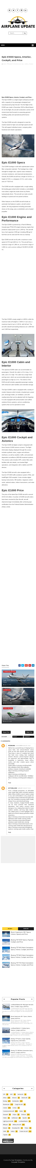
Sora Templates (16, 1160)
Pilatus (26, 1128)
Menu (3, 45)
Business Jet (17, 64)
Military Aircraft (17, 1124)
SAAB (4, 1131)
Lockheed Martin (23, 1121)
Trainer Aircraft (23, 1131)
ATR (4, 1094)
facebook (27, 736)
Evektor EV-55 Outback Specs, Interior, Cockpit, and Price (16, 718)
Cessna (5, 1108)
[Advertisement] (18, 51)
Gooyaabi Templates (18, 1162)
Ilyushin (25, 1118)
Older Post (29, 732)
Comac (15, 1108)
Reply (9, 782)
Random (26, 928)
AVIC (11, 1094)
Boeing (5, 1101)
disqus (15, 736)
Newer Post (6, 732)
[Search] (25, 33)
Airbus (5, 1097)
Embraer (23, 1114)
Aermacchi (20, 1094)
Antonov (14, 1097)
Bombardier (15, 1101)
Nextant (5, 1128)
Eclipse (14, 1114)
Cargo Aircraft (19, 1104)
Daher (21, 1111)
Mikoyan (5, 1124)
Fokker (5, 1118)
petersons (11, 745)
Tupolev (5, 1134)
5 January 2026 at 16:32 (24, 788)
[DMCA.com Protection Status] (8, 1140)
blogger (4, 736)
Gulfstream (15, 1118)
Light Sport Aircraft (8, 1121)
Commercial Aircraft (8, 1111)
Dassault (5, 1114)
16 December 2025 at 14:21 (23, 745)
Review (31, 64)
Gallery (26, 64)
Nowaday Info (16, 1128)
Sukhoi (12, 1131)
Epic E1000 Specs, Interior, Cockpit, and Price (16, 97)
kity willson (12, 788)
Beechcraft (24, 1097)
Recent (10, 928)
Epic (23, 64)
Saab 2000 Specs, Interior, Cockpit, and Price (16, 681)
